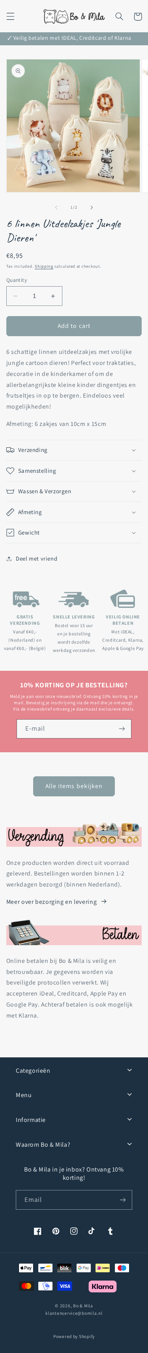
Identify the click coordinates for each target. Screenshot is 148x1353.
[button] (10, 16)
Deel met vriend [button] (36, 558)
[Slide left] (56, 207)
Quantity (16, 279)
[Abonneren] (122, 729)
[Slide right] (92, 207)
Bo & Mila (83, 1306)
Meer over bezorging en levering (51, 902)
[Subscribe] (123, 1199)
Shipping (44, 266)
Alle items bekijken (74, 786)
